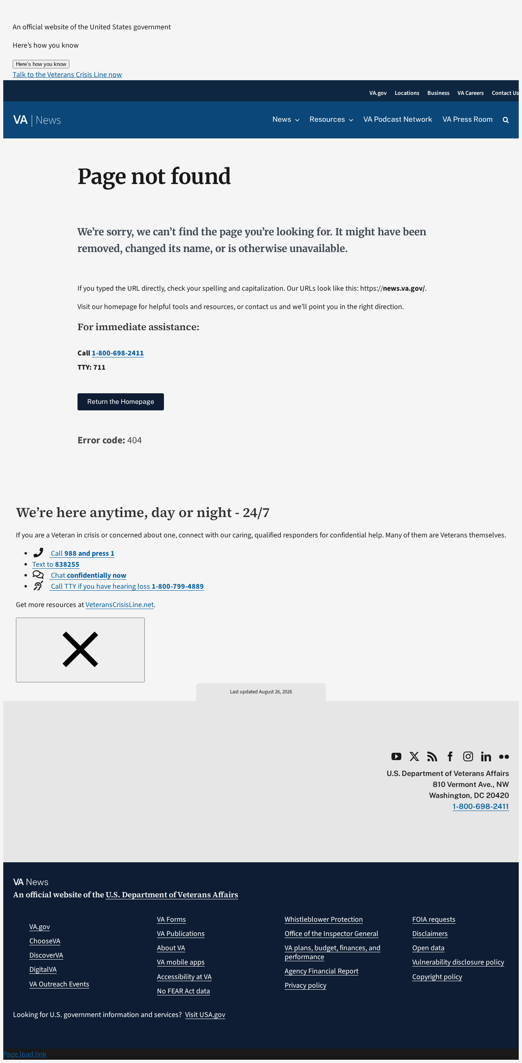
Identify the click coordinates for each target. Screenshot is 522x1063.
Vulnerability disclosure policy (458, 962)
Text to (56, 564)
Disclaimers (430, 934)
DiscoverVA (46, 955)
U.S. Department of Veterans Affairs (172, 894)
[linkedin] (486, 756)
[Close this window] (80, 650)
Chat (87, 575)
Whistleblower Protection (324, 919)
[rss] (432, 756)
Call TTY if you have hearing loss (126, 586)
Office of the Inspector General (331, 934)
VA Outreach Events (59, 984)
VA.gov (39, 927)
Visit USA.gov (205, 1015)
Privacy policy (305, 985)
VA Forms (171, 919)
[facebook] (450, 756)
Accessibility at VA (184, 977)
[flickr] (504, 756)
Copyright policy (437, 977)
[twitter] (414, 756)
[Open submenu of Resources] (349, 119)
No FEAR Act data (183, 991)
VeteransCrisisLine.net (120, 605)
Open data (428, 948)
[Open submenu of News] (295, 119)
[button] (67, 75)
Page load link (24, 1054)
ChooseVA (44, 941)
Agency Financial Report (321, 971)
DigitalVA (43, 969)
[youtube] (396, 756)
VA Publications (181, 934)
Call (82, 553)
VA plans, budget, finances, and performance (332, 952)
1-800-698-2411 (118, 353)
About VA (171, 948)
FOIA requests (434, 919)
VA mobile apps (181, 962)
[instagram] (468, 756)
